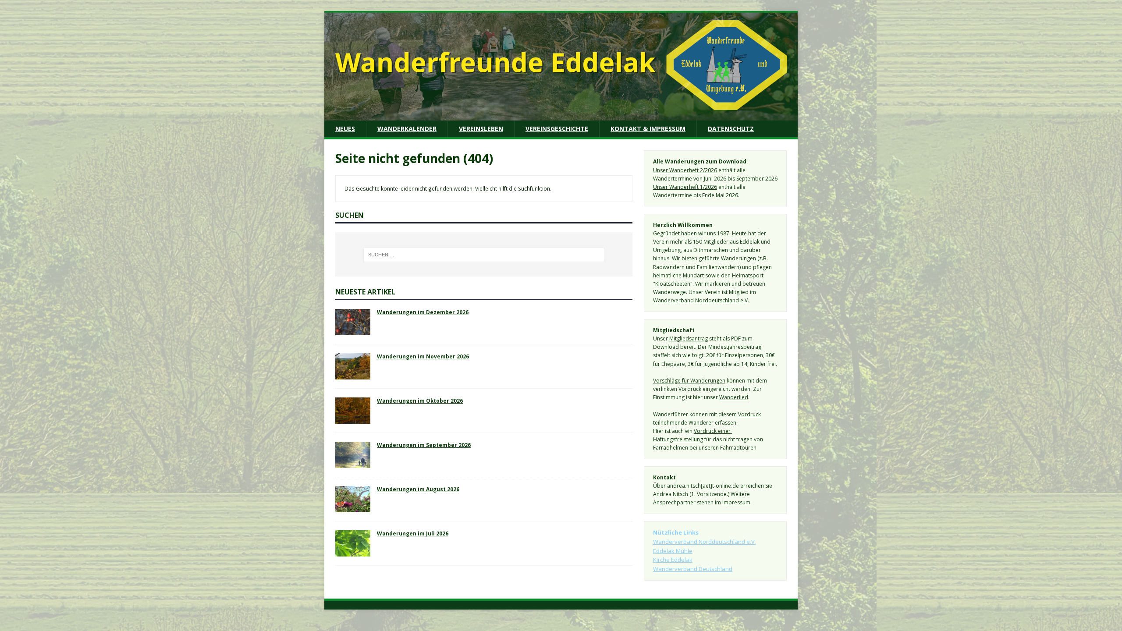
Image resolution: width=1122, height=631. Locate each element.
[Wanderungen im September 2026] (352, 463)
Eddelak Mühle (672, 551)
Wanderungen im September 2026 (424, 444)
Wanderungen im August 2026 (418, 489)
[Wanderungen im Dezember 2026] (352, 330)
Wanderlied (733, 397)
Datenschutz (731, 128)
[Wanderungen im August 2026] (352, 507)
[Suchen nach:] (484, 254)
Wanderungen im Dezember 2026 (423, 312)
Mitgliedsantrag (688, 338)
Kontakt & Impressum (648, 128)
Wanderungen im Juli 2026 (412, 533)
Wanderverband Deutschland (692, 569)
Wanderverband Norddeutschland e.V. (701, 300)
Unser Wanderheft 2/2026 (685, 170)
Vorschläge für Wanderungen (689, 380)
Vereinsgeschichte (556, 128)
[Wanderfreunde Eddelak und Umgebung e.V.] (561, 115)
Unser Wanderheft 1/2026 (685, 187)
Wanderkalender (407, 128)
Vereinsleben (481, 128)
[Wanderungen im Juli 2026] (352, 552)
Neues (345, 128)
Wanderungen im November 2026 (423, 356)
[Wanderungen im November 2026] (352, 375)
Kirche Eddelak (672, 560)
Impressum (736, 502)
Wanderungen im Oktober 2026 (420, 400)
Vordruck (749, 414)
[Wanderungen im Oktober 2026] (352, 419)
